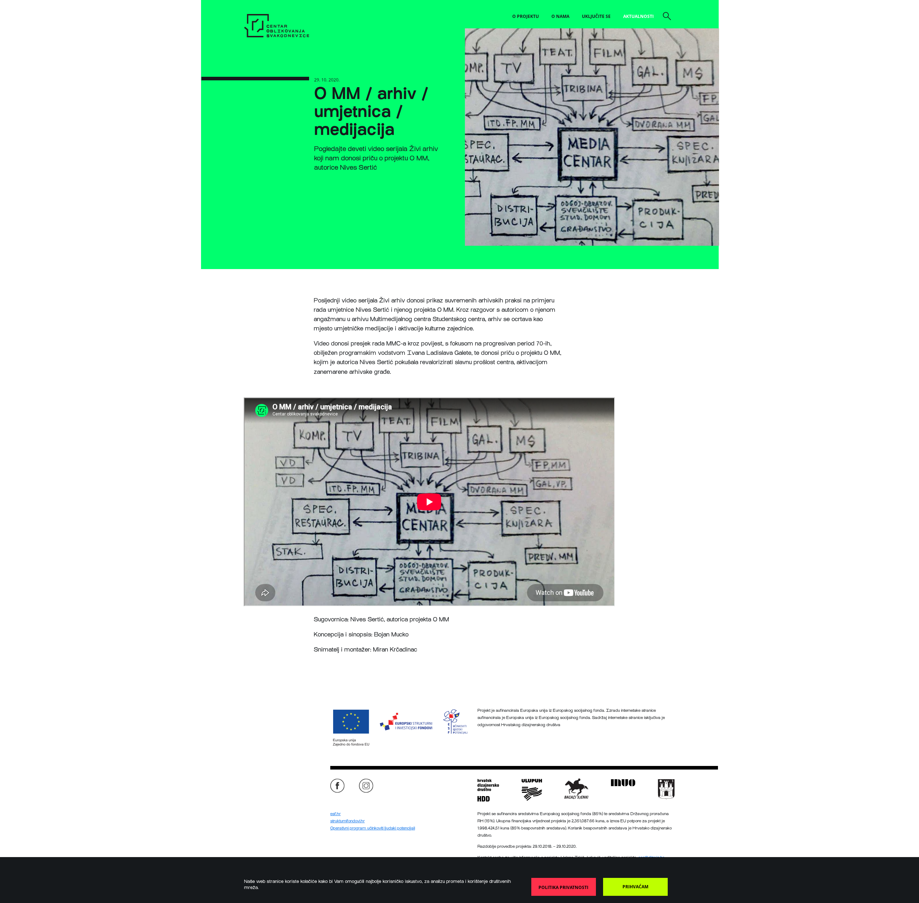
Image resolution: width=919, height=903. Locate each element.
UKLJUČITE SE (596, 16)
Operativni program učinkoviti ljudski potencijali (372, 828)
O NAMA (560, 16)
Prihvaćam (635, 887)
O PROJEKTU (525, 16)
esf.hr (335, 814)
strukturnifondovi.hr (347, 821)
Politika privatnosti (563, 887)
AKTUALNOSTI (638, 16)
